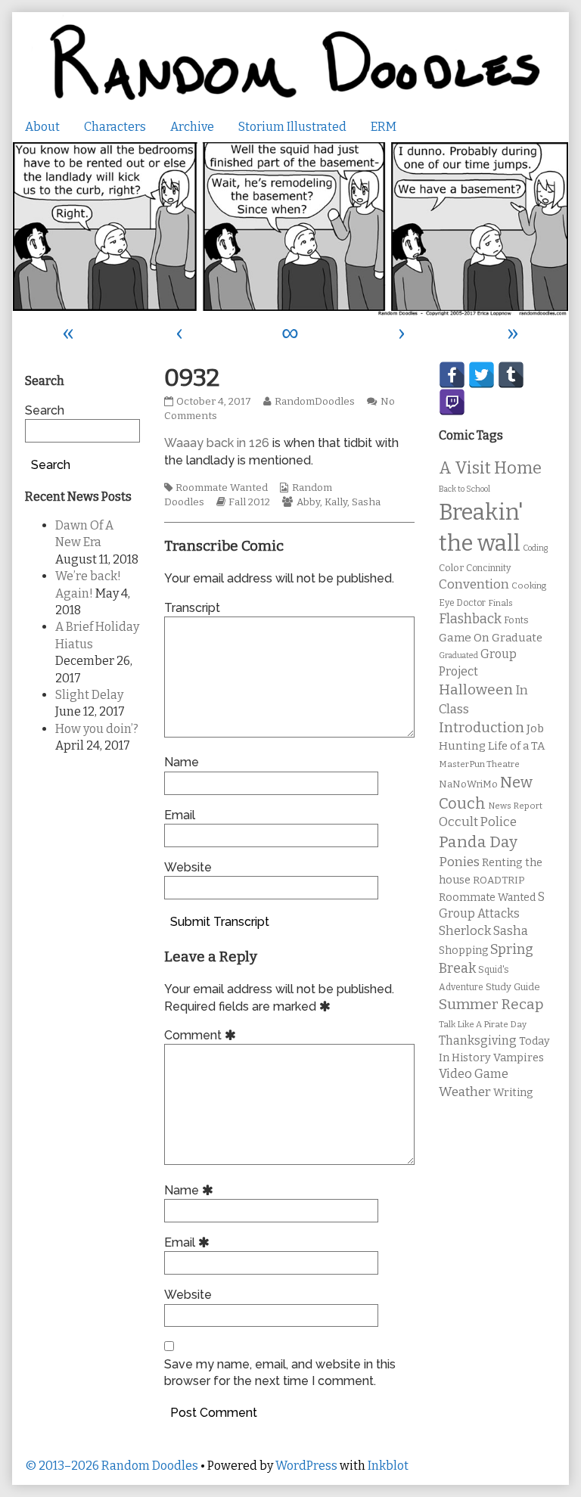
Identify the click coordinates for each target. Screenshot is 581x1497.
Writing (513, 1092)
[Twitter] (481, 375)
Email (179, 815)
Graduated (458, 655)
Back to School (464, 489)
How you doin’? (96, 729)
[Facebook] (452, 375)
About (42, 127)
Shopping (463, 950)
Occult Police (478, 822)
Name (181, 762)
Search (44, 410)
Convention (474, 584)
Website (188, 867)
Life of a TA (516, 746)
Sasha (366, 502)
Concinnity (488, 568)
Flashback (470, 619)
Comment (202, 1035)
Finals (500, 603)
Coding (535, 548)
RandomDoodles (314, 402)
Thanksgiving (478, 1040)
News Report (515, 805)
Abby (308, 502)
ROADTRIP (498, 880)
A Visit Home (490, 468)
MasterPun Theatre (479, 764)
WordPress (306, 1465)
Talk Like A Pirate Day (483, 1024)
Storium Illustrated (292, 127)
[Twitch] (452, 402)
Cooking (528, 585)
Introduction (481, 727)
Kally (336, 502)
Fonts (516, 620)
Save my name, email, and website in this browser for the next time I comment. (280, 1372)
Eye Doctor (462, 603)
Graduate (517, 637)
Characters (115, 127)
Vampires (518, 1057)
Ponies (459, 862)
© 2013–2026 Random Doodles (111, 1465)
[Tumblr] (511, 375)
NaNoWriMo (468, 784)
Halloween (476, 689)
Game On (464, 637)
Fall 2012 (249, 502)
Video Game (473, 1074)
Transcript (192, 608)
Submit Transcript (219, 922)
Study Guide (513, 986)
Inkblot (388, 1465)
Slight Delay (89, 695)
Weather (465, 1092)
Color (451, 567)
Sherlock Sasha (483, 931)
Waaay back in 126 (216, 443)
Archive (192, 127)
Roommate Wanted (222, 488)
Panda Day (478, 842)
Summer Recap (491, 1004)
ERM (383, 127)
